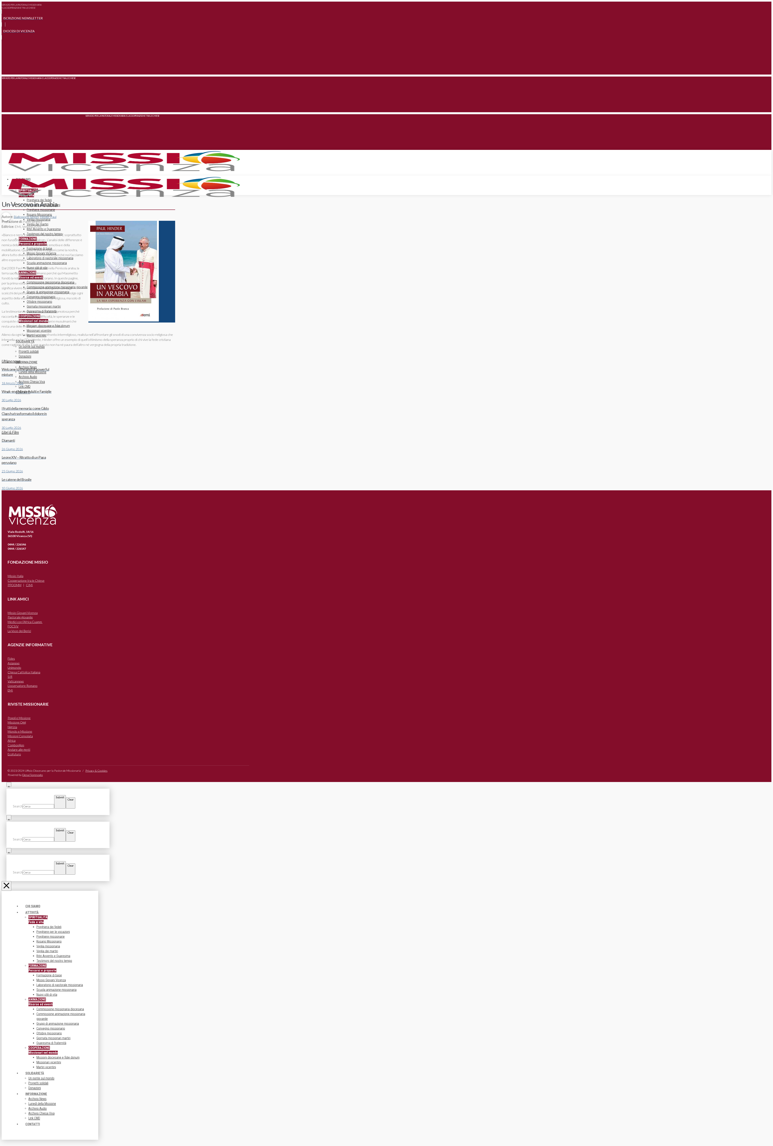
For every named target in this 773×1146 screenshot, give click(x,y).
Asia (14, 663)
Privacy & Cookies (96, 770)
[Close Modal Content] (8, 784)
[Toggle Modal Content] (6, 68)
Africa (12, 740)
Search (18, 806)
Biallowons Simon (26, 217)
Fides (11, 658)
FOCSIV (13, 626)
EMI (10, 690)
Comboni (16, 745)
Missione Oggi (17, 722)
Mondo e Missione (20, 731)
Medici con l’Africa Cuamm (25, 622)
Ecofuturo (14, 754)
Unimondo (14, 667)
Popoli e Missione (19, 718)
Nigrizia (12, 727)
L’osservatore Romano (22, 686)
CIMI (29, 585)
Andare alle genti (19, 749)
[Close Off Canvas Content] (6, 886)
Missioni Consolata (20, 736)
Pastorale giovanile (20, 617)
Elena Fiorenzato (32, 775)
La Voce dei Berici (19, 631)
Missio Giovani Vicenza (23, 613)
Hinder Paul (48, 217)
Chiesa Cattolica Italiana (24, 672)
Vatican (16, 681)
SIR (10, 676)
